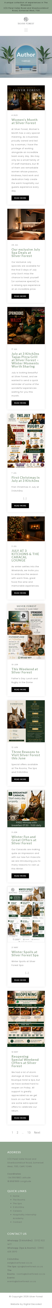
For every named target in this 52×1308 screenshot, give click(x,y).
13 (29, 1132)
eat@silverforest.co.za (19, 1262)
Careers (17, 1211)
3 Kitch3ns (18, 1207)
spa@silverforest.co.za (30, 1266)
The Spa (17, 1203)
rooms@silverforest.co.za (31, 1274)
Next (37, 1132)
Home (16, 1196)
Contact (17, 1222)
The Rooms (19, 1199)
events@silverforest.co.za (21, 1281)
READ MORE (20, 198)
